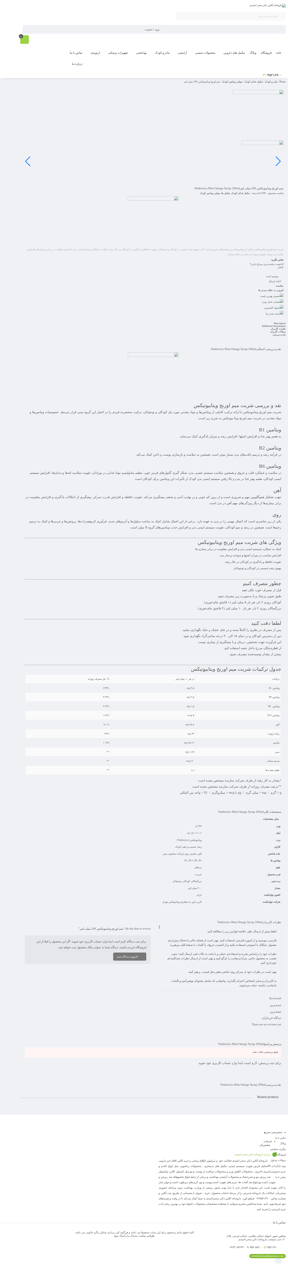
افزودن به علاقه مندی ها (271, 290)
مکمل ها (225, 193)
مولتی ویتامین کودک (232, 81)
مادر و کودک (271, 81)
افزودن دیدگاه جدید (127, 956)
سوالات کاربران (278, 331)
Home (282, 81)
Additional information (274, 326)
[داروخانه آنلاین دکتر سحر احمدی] (268, 5)
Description (280, 323)
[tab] (153, 323)
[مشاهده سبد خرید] (24, 40)
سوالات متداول (278, 1160)
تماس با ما (280, 1137)
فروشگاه (281, 1154)
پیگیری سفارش (278, 1149)
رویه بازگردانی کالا (277, 1166)
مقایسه (280, 285)
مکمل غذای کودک (253, 81)
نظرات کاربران (278, 328)
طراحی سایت (147, 1235)
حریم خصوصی (278, 1171)
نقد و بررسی (279, 334)
